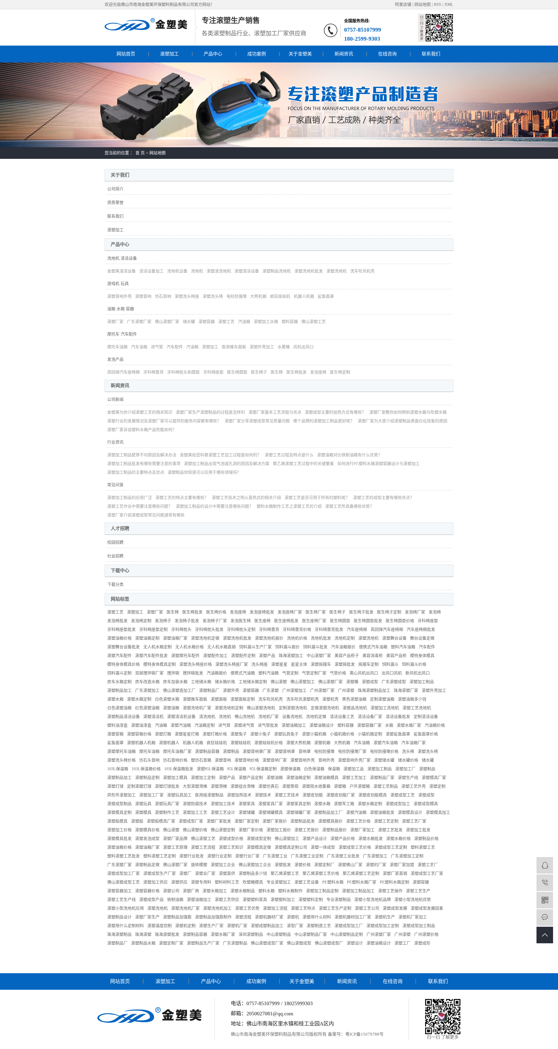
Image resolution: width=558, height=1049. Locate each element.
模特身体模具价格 (123, 664)
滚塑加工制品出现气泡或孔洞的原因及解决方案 (226, 463)
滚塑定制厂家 (171, 943)
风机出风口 (303, 347)
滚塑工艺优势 (247, 908)
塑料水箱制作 (290, 891)
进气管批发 (268, 725)
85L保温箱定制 (263, 769)
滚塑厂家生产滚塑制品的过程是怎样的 (210, 412)
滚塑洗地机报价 (269, 638)
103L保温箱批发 (178, 769)
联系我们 (431, 53)
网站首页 (126, 53)
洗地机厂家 (268, 716)
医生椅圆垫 (237, 372)
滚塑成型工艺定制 (391, 847)
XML (448, 4)
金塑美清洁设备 (121, 271)
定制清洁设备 (426, 716)
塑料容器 (290, 321)
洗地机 (197, 271)
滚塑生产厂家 (211, 926)
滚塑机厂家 (237, 926)
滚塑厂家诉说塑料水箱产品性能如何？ (141, 429)
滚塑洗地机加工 (217, 908)
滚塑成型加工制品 (419, 926)
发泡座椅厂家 (290, 612)
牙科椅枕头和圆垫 (183, 372)
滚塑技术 (263, 795)
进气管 (157, 347)
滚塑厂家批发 (219, 821)
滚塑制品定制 (147, 777)
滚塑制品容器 (207, 751)
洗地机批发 (321, 638)
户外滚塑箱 (360, 786)
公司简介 (115, 189)
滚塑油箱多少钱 (412, 699)
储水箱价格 (225, 682)
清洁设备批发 (398, 716)
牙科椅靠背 (153, 372)
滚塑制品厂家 (382, 777)
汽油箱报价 (217, 673)
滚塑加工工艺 (195, 812)
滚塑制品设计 (119, 917)
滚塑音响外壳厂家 (354, 760)
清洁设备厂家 (370, 716)
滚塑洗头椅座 (187, 296)
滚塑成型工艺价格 (355, 847)
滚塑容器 (206, 321)
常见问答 (115, 485)
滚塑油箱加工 (294, 725)
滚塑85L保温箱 (210, 769)
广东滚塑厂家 (139, 321)
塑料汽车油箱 (403, 647)
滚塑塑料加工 (283, 899)
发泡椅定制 (141, 621)
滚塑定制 (437, 786)
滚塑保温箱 (290, 769)
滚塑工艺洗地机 (417, 708)
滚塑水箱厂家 (409, 725)
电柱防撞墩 (236, 296)
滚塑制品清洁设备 (123, 716)
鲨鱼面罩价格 (426, 734)
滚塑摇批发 (345, 664)
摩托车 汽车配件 (122, 334)
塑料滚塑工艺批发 (123, 856)
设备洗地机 (292, 716)
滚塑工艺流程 (203, 847)
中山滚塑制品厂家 (310, 934)
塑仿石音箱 (201, 760)
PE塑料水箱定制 (394, 882)
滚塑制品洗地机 (276, 271)
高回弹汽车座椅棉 (123, 372)
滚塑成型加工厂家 (123, 873)
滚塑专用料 (201, 882)
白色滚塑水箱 (167, 699)
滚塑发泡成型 (147, 838)
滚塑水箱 (115, 699)
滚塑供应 (179, 882)
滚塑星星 (279, 664)
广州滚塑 (346, 690)
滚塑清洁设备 (247, 271)
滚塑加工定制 (203, 777)
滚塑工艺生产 (418, 891)
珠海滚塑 (143, 934)
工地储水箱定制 (253, 682)
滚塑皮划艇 (313, 795)
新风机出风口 (417, 673)
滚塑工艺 (226, 321)
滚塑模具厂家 (434, 777)
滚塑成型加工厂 (349, 926)
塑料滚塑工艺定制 (159, 856)
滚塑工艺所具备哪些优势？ (349, 506)
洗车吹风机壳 (362, 271)
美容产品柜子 (347, 655)
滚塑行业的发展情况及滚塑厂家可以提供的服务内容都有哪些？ (164, 421)
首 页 (140, 153)
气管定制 (290, 673)
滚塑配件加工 (215, 655)
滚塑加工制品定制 (322, 891)
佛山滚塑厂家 (167, 321)
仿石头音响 (149, 760)
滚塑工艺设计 (223, 812)
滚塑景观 (290, 786)
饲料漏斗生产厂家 (255, 647)
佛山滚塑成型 (299, 943)
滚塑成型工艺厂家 (427, 873)
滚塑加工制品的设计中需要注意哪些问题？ (214, 506)
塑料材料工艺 (227, 882)
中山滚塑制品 (279, 934)
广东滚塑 (270, 690)
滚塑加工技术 (223, 804)
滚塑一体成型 (323, 847)
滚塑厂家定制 (247, 821)
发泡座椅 (318, 372)
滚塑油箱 (171, 708)
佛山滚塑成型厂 (329, 943)
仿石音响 (163, 296)
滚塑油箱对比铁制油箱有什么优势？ (349, 455)
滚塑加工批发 (418, 830)
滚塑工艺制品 (385, 786)
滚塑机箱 (322, 743)
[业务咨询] (544, 865)
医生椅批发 (296, 372)
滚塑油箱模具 (326, 777)
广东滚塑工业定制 (307, 856)
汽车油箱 (139, 347)
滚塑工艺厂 (428, 865)
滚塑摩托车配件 (185, 655)
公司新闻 (115, 399)
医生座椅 (262, 621)
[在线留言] (544, 917)
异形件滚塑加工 (121, 795)
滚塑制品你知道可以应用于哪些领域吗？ (204, 472)
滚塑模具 (143, 812)
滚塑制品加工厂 (328, 812)
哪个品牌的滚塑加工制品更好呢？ (323, 421)
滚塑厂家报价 (274, 821)
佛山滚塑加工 (302, 682)
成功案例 (256, 53)
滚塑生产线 (408, 777)
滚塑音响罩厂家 (257, 751)
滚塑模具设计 (410, 812)
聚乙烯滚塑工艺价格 (321, 873)
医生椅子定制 (389, 612)
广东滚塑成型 (394, 682)
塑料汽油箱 (268, 673)
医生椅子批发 (361, 612)
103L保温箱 (117, 769)
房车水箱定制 (119, 682)
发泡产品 (115, 359)
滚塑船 (137, 821)
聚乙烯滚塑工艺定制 (361, 873)
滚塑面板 (219, 699)
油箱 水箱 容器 (120, 309)
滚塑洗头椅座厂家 (231, 664)
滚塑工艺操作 (390, 891)
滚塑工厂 (402, 943)
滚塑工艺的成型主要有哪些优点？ (383, 497)
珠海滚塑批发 (167, 934)
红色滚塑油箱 (147, 708)
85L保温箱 (236, 769)
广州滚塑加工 (294, 690)
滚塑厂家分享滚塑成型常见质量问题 (257, 421)
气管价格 (338, 673)
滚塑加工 (169, 53)
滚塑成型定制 (259, 838)
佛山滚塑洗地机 (261, 708)
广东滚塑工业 (275, 856)
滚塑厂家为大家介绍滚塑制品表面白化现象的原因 (402, 421)
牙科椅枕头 (181, 629)
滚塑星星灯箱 (187, 734)
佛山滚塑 (279, 682)
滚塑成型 (370, 682)
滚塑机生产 (385, 917)
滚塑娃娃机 (240, 743)
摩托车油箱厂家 (177, 751)
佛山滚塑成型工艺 (123, 882)
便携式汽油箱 (242, 673)
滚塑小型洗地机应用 (125, 908)
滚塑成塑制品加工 (267, 926)
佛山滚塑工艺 (313, 321)
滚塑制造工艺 (319, 926)
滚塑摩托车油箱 (121, 751)
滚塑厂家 (115, 321)
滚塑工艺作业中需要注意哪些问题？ (139, 506)
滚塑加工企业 (223, 865)
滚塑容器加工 (119, 891)
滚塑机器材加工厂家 (353, 917)
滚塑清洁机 (153, 716)
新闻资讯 (344, 53)
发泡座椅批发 (262, 612)
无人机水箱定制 (157, 647)
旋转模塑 (199, 865)
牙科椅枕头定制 (241, 629)
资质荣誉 (115, 202)
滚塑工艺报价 (306, 830)
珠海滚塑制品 (119, 934)
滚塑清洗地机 (219, 271)
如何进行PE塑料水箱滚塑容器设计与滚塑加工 (378, 463)
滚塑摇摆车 (321, 664)
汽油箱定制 (204, 725)
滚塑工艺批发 (390, 830)
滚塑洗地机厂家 (197, 708)
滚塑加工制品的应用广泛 (129, 497)
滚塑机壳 (330, 699)
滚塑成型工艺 (402, 795)
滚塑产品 (267, 655)
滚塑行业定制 (219, 856)
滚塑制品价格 (426, 838)
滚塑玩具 (143, 804)
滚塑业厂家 (205, 873)
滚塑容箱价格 (139, 734)
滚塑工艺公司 (367, 908)
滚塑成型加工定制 (382, 926)
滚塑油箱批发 (382, 812)
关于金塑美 (300, 53)
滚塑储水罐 (384, 760)
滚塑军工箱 (344, 804)
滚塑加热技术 (239, 795)
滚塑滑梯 (219, 786)
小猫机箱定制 (370, 734)
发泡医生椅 (240, 621)
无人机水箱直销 (221, 647)
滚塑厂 (185, 873)
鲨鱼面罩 (326, 296)
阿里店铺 (403, 4)
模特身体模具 (422, 655)
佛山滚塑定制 (223, 830)
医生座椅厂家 (314, 621)
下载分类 (115, 584)
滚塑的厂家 (376, 865)
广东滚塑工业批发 (343, 856)
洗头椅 (408, 751)
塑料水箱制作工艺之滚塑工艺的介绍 (289, 506)
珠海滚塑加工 (291, 655)
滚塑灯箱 (163, 734)
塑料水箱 (266, 891)
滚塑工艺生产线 (121, 899)
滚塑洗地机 (336, 271)
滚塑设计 (355, 943)
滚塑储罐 (247, 812)
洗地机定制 (345, 638)
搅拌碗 (173, 673)
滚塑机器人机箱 (141, 743)
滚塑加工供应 (155, 882)
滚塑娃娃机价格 (268, 743)
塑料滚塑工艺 (423, 847)
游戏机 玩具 (118, 283)
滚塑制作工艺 (167, 812)
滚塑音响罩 (285, 751)
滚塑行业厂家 (247, 856)
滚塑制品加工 (119, 690)
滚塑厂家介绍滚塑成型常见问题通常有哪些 (146, 515)
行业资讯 (115, 442)
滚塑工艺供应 (227, 899)
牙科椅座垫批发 (121, 629)
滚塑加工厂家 (151, 795)
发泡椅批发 (117, 621)
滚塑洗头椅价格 (121, 760)
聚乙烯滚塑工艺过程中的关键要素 (303, 463)
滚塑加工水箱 (266, 321)
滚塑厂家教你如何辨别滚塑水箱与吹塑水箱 (408, 412)
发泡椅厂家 (415, 612)
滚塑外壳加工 (262, 347)
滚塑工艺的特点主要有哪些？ (181, 497)
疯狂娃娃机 (280, 296)
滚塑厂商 (191, 891)
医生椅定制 (340, 372)
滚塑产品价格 (342, 838)
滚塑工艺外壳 (413, 786)
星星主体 (299, 664)
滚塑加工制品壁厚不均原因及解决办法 (141, 455)
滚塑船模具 (117, 821)
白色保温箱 (314, 769)
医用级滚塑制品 (209, 795)
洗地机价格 (297, 638)
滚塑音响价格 (247, 760)
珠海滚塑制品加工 (374, 690)
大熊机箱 (258, 296)
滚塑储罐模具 (270, 812)
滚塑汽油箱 (181, 725)
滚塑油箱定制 (147, 638)
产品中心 (213, 53)
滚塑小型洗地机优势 (412, 899)
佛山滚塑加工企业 (255, 865)
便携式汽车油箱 (373, 647)
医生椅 (277, 372)
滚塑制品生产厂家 (203, 943)
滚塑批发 (283, 865)
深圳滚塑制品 (251, 934)
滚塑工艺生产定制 (335, 908)
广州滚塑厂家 (322, 690)
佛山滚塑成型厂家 (267, 943)
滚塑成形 (422, 943)
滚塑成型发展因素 (427, 908)
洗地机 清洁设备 (122, 258)
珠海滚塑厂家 (406, 690)
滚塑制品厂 (209, 690)
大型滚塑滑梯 (195, 786)
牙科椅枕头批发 (209, 629)
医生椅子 (259, 372)
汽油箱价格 (435, 725)
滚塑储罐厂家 (298, 812)
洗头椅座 (259, 664)
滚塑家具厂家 (270, 804)
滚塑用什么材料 (317, 917)
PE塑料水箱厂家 (361, 882)
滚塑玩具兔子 (286, 734)
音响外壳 (326, 760)
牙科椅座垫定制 (153, 629)
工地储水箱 (201, 682)
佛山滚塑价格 (195, 830)
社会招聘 (115, 556)
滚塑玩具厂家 (167, 804)
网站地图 (423, 4)
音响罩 (304, 751)
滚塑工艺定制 (386, 821)
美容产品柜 (396, 655)
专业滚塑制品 (338, 899)
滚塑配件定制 (243, 655)
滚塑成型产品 (151, 899)
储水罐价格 (408, 760)
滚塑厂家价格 (251, 830)
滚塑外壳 (231, 690)
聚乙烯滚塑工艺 (285, 873)
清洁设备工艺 (342, 716)
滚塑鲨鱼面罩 (398, 734)
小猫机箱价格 (342, 734)
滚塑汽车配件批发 (151, 655)
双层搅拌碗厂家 (149, 673)
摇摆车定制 (368, 664)
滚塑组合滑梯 (242, 786)
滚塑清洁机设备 (181, 716)
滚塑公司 (171, 891)
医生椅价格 (216, 612)
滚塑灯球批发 (167, 786)
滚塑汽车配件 (119, 655)
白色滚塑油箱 (119, 708)
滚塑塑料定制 (310, 899)
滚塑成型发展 (395, 908)
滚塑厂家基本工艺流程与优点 (274, 412)
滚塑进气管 (244, 725)
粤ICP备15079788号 (364, 1034)
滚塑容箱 (115, 734)
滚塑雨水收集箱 (316, 786)
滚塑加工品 (354, 769)
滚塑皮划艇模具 (372, 795)
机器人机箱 (304, 296)
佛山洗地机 (245, 716)
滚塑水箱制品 (242, 891)
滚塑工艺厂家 (414, 821)
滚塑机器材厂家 (269, 917)
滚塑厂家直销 (395, 873)
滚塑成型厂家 (191, 821)
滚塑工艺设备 (306, 882)
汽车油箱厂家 (413, 743)
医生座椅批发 (286, 621)
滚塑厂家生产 (147, 917)
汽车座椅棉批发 (421, 629)
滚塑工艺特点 (303, 908)
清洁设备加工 (151, 271)
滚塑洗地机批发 (308, 271)
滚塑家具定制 (298, 804)
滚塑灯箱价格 (215, 734)
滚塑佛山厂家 (350, 865)
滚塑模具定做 (259, 847)
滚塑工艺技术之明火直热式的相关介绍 (246, 497)
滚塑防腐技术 (195, 804)
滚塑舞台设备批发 (123, 647)
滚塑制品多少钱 (253, 873)
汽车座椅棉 (357, 629)
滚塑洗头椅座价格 (195, 664)
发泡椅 (435, 612)
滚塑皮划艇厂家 (340, 795)
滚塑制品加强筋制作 (213, 917)
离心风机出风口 (364, 673)
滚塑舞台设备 (394, 638)
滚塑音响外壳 (119, 296)
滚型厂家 (295, 926)
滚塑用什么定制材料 (125, 926)
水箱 (389, 725)
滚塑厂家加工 (362, 830)
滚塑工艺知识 (231, 847)
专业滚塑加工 (279, 882)
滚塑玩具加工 (179, 795)
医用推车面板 (234, 347)
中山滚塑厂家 (319, 655)
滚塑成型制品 (119, 804)
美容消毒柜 (372, 655)
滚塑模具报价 (330, 821)
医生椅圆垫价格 (400, 621)
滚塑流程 (243, 917)
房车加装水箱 (175, 682)
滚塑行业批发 (191, 856)
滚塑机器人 (169, 743)
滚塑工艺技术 (287, 795)
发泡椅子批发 (187, 621)
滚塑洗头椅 (213, 296)
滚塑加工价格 (119, 830)
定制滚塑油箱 (382, 699)
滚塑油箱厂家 (175, 638)
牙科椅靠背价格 (297, 629)
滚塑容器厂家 (369, 725)
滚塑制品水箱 (143, 943)
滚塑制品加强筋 (177, 917)
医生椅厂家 (315, 612)
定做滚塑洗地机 (325, 708)
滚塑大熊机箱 (298, 743)
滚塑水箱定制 (139, 699)
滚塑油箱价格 (119, 638)
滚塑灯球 (115, 786)
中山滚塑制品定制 (346, 934)
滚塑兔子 (238, 734)
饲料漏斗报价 (287, 647)
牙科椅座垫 (213, 372)
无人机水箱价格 (189, 647)
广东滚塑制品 (235, 943)
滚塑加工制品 (421, 682)
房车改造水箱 (147, 682)
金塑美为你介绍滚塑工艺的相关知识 (139, 412)
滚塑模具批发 (119, 838)
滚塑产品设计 (315, 838)
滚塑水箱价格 (398, 838)
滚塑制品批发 (302, 821)
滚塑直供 (227, 873)
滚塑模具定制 (119, 812)
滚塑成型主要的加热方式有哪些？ (335, 412)
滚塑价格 (302, 865)
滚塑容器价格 (147, 891)
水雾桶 (284, 347)
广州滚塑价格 (426, 934)
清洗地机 (207, 716)
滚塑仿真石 (268, 786)
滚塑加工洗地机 (385, 708)
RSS (437, 4)
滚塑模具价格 (147, 830)
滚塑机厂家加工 (412, 917)
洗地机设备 (177, 271)
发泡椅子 (163, 621)
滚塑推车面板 (195, 699)
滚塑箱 (340, 786)
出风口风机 (392, 673)
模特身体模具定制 (159, 664)
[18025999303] (544, 882)
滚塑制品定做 (147, 865)
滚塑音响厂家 (274, 760)
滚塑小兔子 (260, 734)
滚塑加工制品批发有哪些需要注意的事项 (143, 463)
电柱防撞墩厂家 (352, 751)
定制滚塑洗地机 (293, 708)
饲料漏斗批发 (315, 647)
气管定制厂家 (314, 673)
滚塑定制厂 (324, 865)
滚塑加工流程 (275, 908)
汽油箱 (244, 321)
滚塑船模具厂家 (161, 821)
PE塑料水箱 (333, 882)
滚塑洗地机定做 (205, 638)
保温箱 (334, 769)
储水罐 (189, 321)
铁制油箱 (175, 899)
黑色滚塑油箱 (354, 699)
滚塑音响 (143, 296)
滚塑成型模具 (426, 804)
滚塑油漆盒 (141, 725)
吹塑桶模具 (253, 882)
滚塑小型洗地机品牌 (372, 899)
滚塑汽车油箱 (385, 743)
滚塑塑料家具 (255, 899)
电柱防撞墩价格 (384, 751)
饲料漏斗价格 (414, 664)
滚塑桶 (352, 682)
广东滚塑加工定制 (407, 856)
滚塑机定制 (185, 926)
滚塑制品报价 (334, 830)
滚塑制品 (231, 751)
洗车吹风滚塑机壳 (302, 699)
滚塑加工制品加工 (358, 891)
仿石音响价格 (175, 760)
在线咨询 (387, 53)
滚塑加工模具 (175, 777)
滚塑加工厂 (405, 769)
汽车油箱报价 (343, 647)
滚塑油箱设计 (322, 725)
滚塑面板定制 (242, 699)
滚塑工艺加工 (354, 777)
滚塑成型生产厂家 (159, 873)
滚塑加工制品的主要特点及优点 (135, 472)
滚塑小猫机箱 (314, 734)
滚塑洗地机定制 (229, 708)
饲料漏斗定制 (119, 673)
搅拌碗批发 (193, 673)
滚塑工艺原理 (175, 847)
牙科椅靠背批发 (329, 629)
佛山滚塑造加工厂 (179, 690)
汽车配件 (175, 347)
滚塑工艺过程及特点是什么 (289, 455)
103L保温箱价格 (146, 769)
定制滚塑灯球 (139, 786)
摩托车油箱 (117, 347)
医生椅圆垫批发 (368, 621)
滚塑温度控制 (159, 926)
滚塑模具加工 (438, 812)
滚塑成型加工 (398, 804)
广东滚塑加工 (147, 690)
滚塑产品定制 (251, 777)
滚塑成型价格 (231, 838)
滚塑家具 (247, 804)
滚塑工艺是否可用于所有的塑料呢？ (317, 497)
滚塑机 (293, 917)
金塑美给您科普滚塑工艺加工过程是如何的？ (220, 455)
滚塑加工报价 (279, 830)
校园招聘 (115, 542)
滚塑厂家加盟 (402, 865)
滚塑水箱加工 (215, 891)
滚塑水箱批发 (370, 838)
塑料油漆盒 (117, 725)
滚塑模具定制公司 (291, 847)
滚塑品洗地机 (355, 708)
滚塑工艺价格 (358, 821)
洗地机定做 (316, 716)
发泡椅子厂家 (215, 621)
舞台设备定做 (422, 638)
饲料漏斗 (390, 664)
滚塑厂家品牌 (175, 838)
